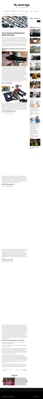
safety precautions (19, 250)
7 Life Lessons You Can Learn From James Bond (34, 98)
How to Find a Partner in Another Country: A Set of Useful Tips (34, 147)
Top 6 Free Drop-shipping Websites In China (19, 384)
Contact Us (35, 11)
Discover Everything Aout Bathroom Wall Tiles (34, 71)
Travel (19, 11)
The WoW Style (21, 5)
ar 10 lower (3, 328)
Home (5, 11)
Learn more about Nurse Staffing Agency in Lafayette (34, 124)
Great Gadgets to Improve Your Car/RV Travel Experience (35, 61)
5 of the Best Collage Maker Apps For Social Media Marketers (34, 136)
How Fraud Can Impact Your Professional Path (34, 128)
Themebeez (39, 396)
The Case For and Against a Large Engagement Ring (34, 80)
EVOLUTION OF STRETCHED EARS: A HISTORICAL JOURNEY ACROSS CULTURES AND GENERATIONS (8, 384)
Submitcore (22, 364)
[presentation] (2, 381)
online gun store (4, 107)
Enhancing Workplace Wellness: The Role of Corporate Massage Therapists (35, 89)
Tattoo (22, 11)
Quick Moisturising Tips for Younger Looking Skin (34, 108)
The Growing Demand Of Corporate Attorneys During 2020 (34, 113)
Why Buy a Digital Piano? (34, 37)
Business (26, 11)
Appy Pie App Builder (33, 131)
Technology (13, 11)
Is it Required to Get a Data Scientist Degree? (34, 45)
